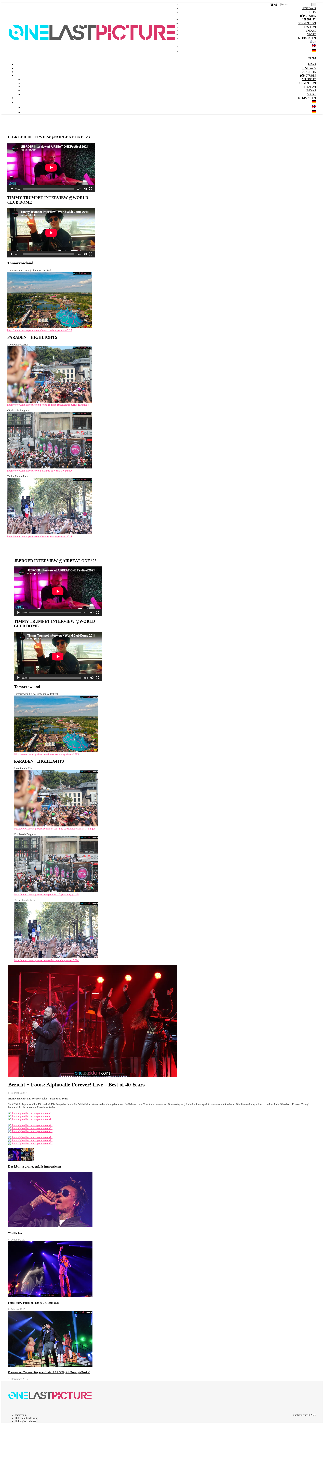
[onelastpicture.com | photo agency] (92, 60)
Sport (311, 34)
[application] (51, 167)
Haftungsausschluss (25, 1421)
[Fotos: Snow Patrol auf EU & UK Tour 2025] (14, 1159)
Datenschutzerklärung (26, 1418)
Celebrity (309, 19)
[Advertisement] (102, 1449)
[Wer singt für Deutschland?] (27, 1159)
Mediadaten (307, 38)
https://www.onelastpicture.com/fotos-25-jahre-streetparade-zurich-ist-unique (48, 404)
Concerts (309, 12)
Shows (311, 30)
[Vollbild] (90, 188)
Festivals (309, 8)
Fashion (310, 27)
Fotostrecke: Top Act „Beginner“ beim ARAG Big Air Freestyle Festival (49, 1372)
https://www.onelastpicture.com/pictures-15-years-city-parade (39, 470)
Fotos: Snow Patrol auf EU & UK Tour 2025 (33, 1302)
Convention (307, 23)
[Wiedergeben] (11, 188)
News (274, 4)
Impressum (20, 1415)
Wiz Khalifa (15, 1233)
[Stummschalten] (85, 188)
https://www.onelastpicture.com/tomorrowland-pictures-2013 (39, 330)
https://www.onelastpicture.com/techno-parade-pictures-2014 (39, 536)
